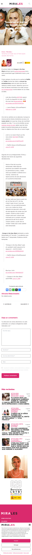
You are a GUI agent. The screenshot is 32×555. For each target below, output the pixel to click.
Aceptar (16, 540)
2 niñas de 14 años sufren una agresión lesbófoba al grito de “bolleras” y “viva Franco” (15, 417)
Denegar (16, 545)
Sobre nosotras (6, 518)
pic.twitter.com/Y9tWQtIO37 (14, 272)
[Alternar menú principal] (2, 4)
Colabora (4, 521)
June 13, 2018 (10, 147)
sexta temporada (19, 71)
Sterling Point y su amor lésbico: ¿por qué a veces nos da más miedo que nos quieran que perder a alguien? (15, 446)
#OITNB (19, 97)
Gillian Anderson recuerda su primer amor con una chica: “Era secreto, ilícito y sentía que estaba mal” (15, 431)
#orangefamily (18, 101)
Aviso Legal (26, 552)
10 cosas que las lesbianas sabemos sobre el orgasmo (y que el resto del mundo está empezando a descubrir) (15, 401)
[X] (16, 290)
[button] (29, 525)
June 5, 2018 (16, 278)
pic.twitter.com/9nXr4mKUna (15, 103)
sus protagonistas (7, 89)
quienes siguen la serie (8, 125)
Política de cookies (7, 552)
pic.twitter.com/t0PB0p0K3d (14, 251)
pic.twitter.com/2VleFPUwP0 (14, 141)
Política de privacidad (18, 552)
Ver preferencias (16, 549)
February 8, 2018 (11, 109)
